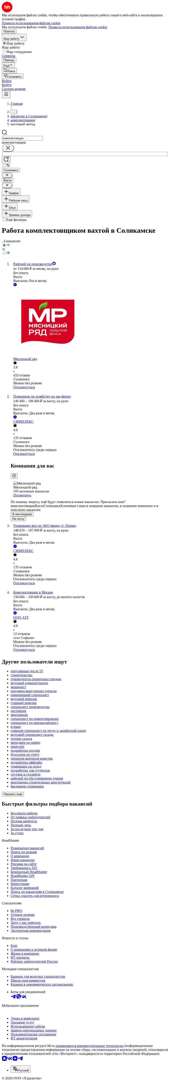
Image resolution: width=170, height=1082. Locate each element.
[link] (9, 70)
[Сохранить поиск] (6, 159)
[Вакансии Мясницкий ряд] (89, 322)
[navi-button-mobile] (6, 94)
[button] (7, 81)
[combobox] (22, 138)
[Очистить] (8, 148)
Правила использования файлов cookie (77, 27)
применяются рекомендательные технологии (90, 1046)
